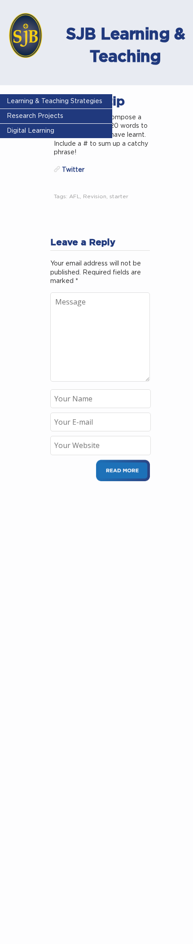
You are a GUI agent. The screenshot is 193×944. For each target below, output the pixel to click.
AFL (74, 196)
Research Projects (35, 116)
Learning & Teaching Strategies (54, 101)
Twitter (73, 170)
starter (119, 196)
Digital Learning (30, 131)
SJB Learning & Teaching (125, 45)
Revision (94, 196)
